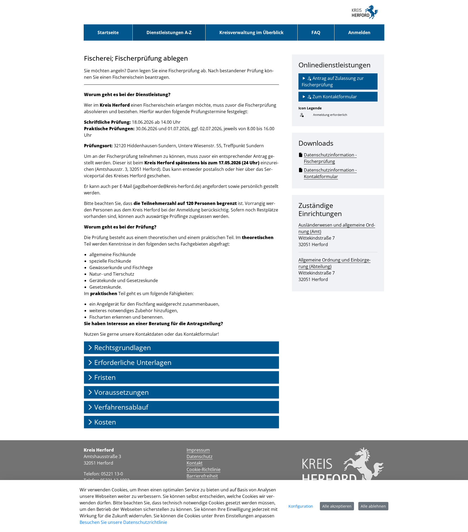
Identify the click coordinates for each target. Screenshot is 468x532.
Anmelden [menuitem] (359, 32)
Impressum (198, 450)
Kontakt (195, 463)
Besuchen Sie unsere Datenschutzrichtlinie (123, 522)
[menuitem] (108, 32)
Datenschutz (200, 456)
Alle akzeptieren (337, 506)
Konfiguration (300, 506)
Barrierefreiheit (202, 476)
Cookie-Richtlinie (203, 469)
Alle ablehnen (373, 506)
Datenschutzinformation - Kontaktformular (330, 173)
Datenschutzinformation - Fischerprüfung (330, 158)
